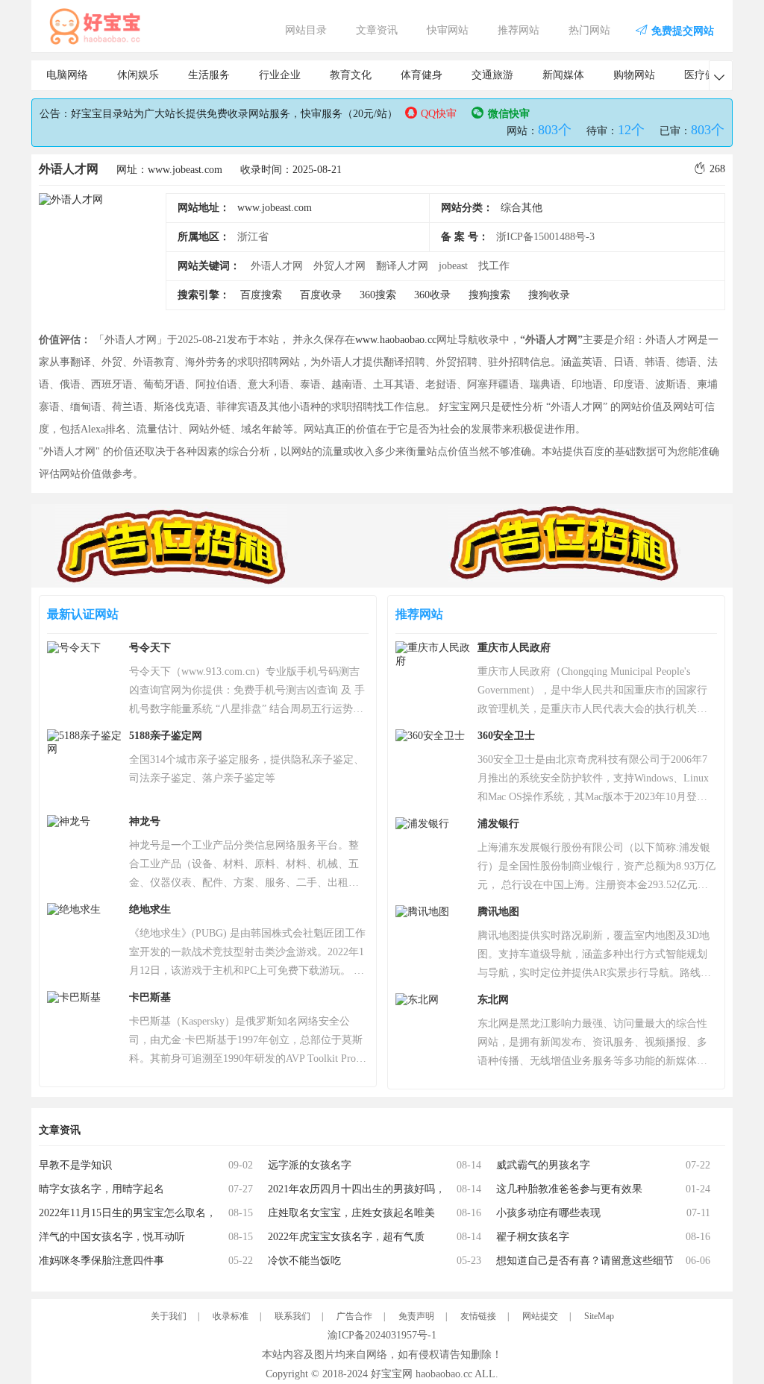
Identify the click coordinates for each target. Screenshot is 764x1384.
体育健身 (421, 75)
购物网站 (634, 75)
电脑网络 (67, 75)
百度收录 (321, 295)
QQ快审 (439, 113)
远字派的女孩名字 (309, 1165)
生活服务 (209, 75)
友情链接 (478, 1316)
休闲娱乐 (138, 75)
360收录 (432, 295)
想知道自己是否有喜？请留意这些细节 (585, 1260)
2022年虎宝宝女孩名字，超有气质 (346, 1236)
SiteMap (599, 1316)
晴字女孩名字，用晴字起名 (101, 1189)
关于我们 (169, 1316)
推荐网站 (518, 30)
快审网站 (448, 30)
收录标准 (230, 1316)
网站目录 (306, 30)
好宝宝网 (392, 1374)
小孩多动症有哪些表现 (548, 1212)
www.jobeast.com (274, 207)
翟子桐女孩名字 (532, 1236)
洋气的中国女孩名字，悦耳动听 (112, 1236)
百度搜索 (261, 295)
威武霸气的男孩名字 (543, 1165)
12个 (631, 129)
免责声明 (416, 1316)
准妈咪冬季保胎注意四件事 (101, 1260)
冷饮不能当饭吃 (304, 1260)
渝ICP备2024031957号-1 (382, 1335)
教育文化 (351, 75)
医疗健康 (705, 75)
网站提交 (540, 1316)
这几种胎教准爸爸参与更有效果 (569, 1189)
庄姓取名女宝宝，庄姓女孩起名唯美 (351, 1212)
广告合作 (354, 1316)
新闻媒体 (563, 75)
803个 (555, 129)
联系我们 (292, 1316)
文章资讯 (377, 30)
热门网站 (589, 30)
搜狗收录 (549, 295)
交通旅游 (492, 75)
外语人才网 (68, 169)
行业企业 (280, 75)
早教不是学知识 (75, 1165)
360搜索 (378, 295)
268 (717, 168)
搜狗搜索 (489, 295)
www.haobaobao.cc (395, 339)
